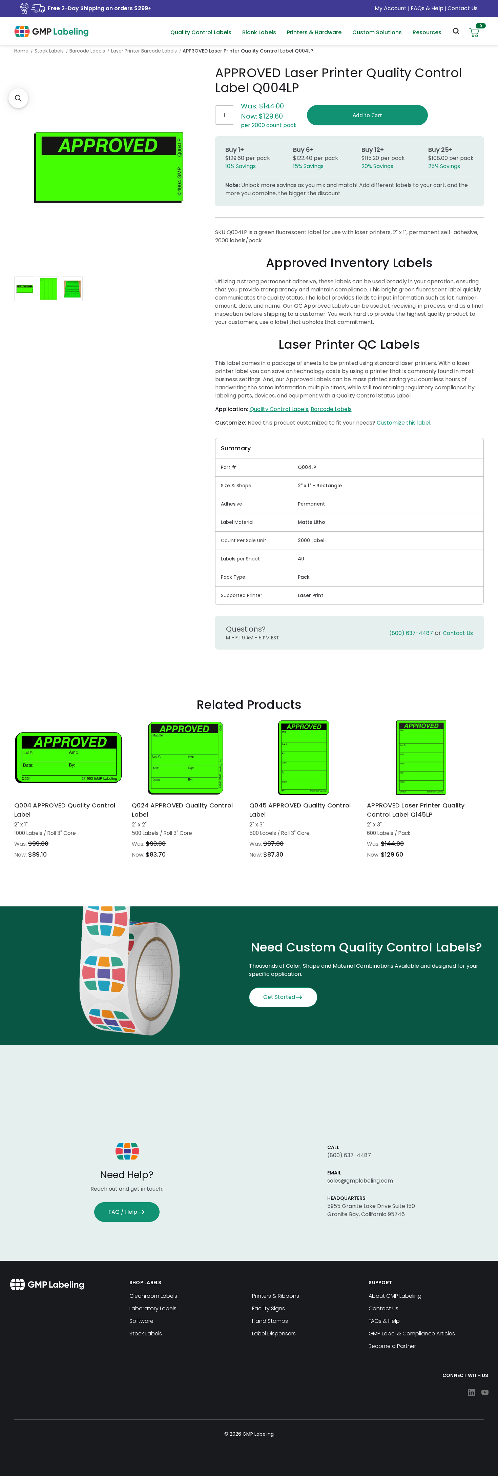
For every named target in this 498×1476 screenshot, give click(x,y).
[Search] (455, 32)
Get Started (279, 997)
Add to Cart (68, 757)
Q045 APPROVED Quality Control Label (300, 810)
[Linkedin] (471, 1392)
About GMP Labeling (395, 1296)
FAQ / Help (122, 1212)
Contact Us (463, 8)
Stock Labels (145, 1333)
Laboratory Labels (153, 1308)
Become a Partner (392, 1346)
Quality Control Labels (279, 409)
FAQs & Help (427, 8)
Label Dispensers (274, 1333)
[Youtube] (485, 1392)
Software (141, 1321)
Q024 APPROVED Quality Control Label (182, 810)
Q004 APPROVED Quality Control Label (64, 810)
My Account (391, 8)
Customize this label (403, 423)
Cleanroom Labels (153, 1296)
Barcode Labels (331, 409)
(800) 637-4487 (411, 633)
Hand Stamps (270, 1321)
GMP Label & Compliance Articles (412, 1333)
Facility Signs (268, 1308)
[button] (18, 98)
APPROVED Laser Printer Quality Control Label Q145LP (416, 810)
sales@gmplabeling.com (360, 1181)
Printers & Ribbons (275, 1296)
